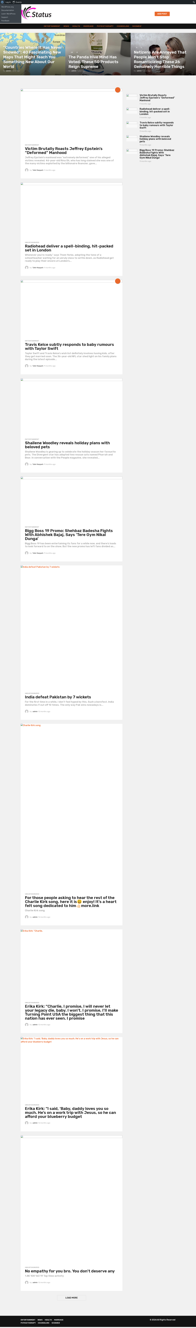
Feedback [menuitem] (5, 21)
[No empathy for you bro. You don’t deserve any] (71, 1199)
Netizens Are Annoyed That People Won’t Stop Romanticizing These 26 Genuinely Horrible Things (160, 59)
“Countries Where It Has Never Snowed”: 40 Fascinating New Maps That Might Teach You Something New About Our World (32, 57)
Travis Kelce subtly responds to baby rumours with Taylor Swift (69, 346)
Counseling (123, 26)
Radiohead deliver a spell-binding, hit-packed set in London (69, 248)
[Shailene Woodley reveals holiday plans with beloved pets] (71, 407)
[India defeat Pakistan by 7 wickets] (71, 628)
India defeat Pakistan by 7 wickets (58, 697)
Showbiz (136, 26)
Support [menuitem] (4, 17)
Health (76, 26)
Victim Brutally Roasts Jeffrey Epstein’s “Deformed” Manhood (64, 150)
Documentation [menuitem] (7, 10)
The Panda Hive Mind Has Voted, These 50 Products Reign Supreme (93, 62)
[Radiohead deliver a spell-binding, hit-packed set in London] (71, 210)
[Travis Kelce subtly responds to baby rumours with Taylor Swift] (71, 309)
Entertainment (52, 26)
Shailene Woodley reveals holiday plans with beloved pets (67, 445)
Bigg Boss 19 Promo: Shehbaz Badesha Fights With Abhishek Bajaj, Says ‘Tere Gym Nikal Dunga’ (69, 534)
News (66, 26)
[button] (173, 14)
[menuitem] (2, 2)
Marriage (88, 26)
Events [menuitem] (19, 2)
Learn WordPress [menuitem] (8, 14)
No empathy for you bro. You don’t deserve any (70, 1271)
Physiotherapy (105, 26)
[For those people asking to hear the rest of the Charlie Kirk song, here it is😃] (71, 807)
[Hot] (117, 90)
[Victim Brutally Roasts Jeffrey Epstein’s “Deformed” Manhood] (71, 115)
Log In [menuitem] (8, 2)
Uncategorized (32, 242)
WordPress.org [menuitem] (7, 7)
